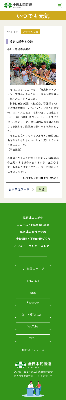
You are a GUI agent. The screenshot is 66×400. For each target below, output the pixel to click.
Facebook (33, 302)
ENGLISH (33, 280)
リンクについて (43, 376)
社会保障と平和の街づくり (33, 238)
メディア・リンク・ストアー (33, 246)
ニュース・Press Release (33, 224)
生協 (42, 189)
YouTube (32, 326)
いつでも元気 (30, 32)
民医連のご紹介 (33, 217)
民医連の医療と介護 (33, 232)
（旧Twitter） (35, 314)
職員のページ (35, 268)
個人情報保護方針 (23, 376)
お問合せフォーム (33, 350)
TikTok (33, 338)
